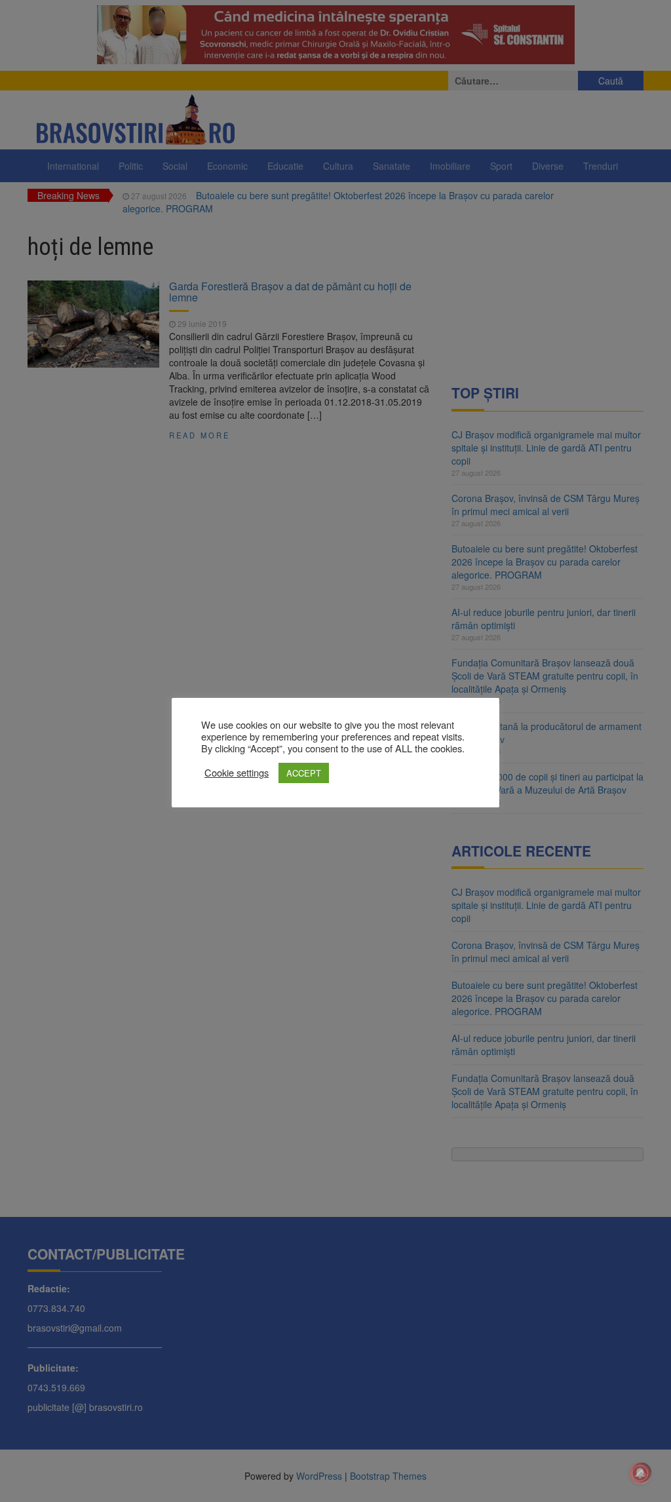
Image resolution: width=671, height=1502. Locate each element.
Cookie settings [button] (236, 773)
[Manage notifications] (640, 1473)
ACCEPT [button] (303, 773)
